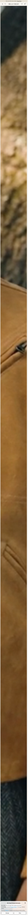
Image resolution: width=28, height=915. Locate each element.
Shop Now (19, 1)
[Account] (22, 4)
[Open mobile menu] (2, 4)
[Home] (13, 4)
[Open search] (5, 4)
